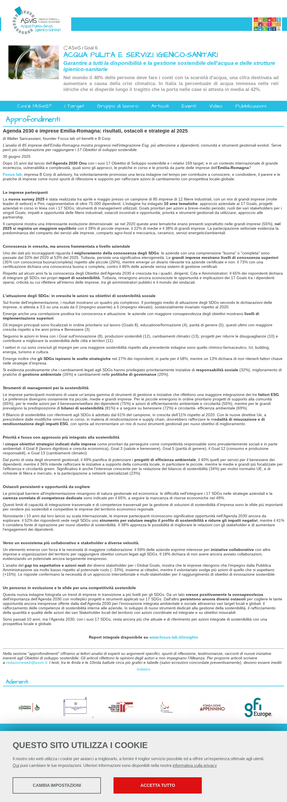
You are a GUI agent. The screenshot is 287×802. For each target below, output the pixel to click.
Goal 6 (91, 47)
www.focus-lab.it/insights (173, 637)
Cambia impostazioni (57, 785)
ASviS (74, 47)
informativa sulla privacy (195, 765)
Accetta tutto (157, 785)
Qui (16, 765)
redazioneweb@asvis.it (26, 662)
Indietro (143, 669)
